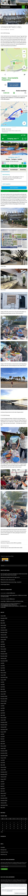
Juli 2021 (2, 682)
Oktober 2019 (3, 727)
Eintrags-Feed (3, 849)
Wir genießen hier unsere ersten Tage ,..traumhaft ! (11, 582)
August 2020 (3, 703)
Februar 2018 (3, 767)
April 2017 (3, 788)
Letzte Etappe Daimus (5, 584)
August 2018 (3, 757)
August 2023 (3, 639)
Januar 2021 (3, 694)
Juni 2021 (3, 684)
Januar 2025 (3, 615)
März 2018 (3, 765)
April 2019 (3, 741)
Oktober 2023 (3, 634)
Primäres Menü (26, 7)
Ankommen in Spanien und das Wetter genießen (11, 542)
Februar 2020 (3, 717)
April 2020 (3, 712)
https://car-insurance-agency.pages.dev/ (9, 595)
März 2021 (3, 689)
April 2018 (3, 762)
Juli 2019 (2, 734)
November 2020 (4, 698)
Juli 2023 (2, 641)
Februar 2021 (3, 691)
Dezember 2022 (4, 653)
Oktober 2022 (3, 658)
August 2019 (3, 731)
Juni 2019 (3, 736)
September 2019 (4, 729)
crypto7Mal (3, 601)
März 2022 (3, 670)
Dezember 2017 (4, 772)
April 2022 (3, 667)
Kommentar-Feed (4, 852)
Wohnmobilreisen (5, 7)
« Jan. (2, 831)
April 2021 (3, 686)
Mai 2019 (2, 738)
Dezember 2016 (4, 798)
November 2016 (4, 800)
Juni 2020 (3, 708)
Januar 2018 (3, 769)
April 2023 (3, 644)
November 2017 (4, 774)
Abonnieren (4, 869)
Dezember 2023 (4, 630)
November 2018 (4, 753)
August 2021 (3, 679)
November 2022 (4, 656)
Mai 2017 (2, 786)
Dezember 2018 (4, 750)
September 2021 (4, 677)
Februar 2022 (3, 672)
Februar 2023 (3, 649)
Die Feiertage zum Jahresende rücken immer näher (11, 547)
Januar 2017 (3, 795)
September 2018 (4, 755)
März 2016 (3, 807)
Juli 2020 (2, 705)
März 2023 (3, 646)
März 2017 (3, 791)
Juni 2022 (3, 665)
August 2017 (3, 779)
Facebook (3, 836)
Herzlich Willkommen (11, 593)
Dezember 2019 (4, 722)
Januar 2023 (3, 651)
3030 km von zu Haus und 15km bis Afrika (15, 601)
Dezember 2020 (4, 696)
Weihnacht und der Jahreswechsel (8, 579)
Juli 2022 (2, 663)
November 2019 (4, 724)
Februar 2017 (3, 793)
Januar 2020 (3, 720)
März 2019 (3, 743)
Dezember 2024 (4, 618)
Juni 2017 (3, 783)
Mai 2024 (2, 620)
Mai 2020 (2, 710)
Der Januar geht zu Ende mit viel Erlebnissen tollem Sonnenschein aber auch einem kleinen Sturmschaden (14, 574)
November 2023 (4, 632)
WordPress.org (4, 854)
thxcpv (12, 29)
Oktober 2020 (3, 701)
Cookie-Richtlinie (9, 890)
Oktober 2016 (3, 802)
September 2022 (4, 660)
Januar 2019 (3, 748)
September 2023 (4, 637)
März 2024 (3, 622)
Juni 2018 (3, 760)
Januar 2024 (3, 627)
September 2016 (4, 805)
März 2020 (3, 715)
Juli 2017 (2, 781)
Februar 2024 (3, 625)
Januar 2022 (3, 675)
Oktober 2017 (3, 776)
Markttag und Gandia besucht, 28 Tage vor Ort (10, 577)
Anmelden (3, 847)
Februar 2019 (3, 746)
